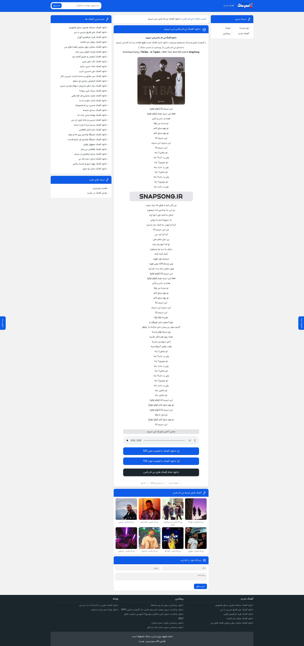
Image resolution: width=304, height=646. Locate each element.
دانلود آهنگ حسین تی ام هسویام (91, 105)
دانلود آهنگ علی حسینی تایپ (93, 71)
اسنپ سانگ (200, 18)
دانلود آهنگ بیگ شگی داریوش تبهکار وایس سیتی (83, 85)
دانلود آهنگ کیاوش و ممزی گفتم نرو (90, 56)
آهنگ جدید (228, 5)
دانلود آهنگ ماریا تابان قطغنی (93, 129)
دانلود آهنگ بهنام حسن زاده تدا (92, 115)
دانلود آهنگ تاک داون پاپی (94, 61)
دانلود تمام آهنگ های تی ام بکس (161, 472)
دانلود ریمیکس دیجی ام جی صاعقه (167, 605)
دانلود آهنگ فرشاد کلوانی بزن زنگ (91, 51)
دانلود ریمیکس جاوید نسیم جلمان (167, 622)
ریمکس (226, 33)
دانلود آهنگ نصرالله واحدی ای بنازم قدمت (87, 139)
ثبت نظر (200, 586)
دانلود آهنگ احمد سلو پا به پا (93, 100)
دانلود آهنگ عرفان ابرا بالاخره (93, 42)
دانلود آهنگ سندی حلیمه (95, 110)
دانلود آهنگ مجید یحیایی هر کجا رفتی (89, 95)
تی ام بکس (187, 18)
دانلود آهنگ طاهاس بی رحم (94, 149)
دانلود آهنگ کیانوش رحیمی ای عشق (90, 81)
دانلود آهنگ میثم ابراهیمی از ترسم (91, 154)
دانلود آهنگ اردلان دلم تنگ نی (93, 159)
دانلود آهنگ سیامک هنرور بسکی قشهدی (88, 27)
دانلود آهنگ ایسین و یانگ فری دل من (89, 120)
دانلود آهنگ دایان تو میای (95, 168)
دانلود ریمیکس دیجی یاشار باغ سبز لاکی (165, 627)
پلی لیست (244, 28)
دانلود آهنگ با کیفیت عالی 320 (159, 451)
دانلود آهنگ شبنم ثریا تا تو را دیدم (90, 125)
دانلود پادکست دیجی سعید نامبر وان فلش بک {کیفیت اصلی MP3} (152, 609)
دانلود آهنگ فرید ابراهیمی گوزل (92, 37)
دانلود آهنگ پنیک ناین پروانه (93, 90)
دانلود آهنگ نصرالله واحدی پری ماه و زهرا (87, 134)
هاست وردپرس (100, 188)
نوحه (227, 28)
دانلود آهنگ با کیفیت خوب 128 (159, 461)
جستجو (56, 5)
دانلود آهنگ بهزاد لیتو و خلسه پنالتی (90, 163)
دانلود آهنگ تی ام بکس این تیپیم (182, 29)
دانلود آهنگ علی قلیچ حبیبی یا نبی (90, 32)
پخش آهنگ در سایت (97, 193)
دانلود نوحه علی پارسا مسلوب (104, 609)
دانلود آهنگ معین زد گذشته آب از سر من (98, 605)
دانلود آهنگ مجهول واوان (95, 144)
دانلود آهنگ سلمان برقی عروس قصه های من (85, 47)
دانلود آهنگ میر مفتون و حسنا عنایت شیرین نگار (83, 76)
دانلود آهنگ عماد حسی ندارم (93, 66)
